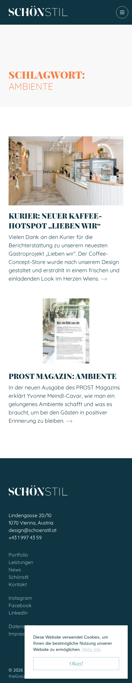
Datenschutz (23, 626)
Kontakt (18, 584)
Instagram (20, 598)
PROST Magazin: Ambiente (63, 376)
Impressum (21, 634)
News (15, 569)
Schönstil (19, 577)
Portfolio (18, 555)
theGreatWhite (23, 676)
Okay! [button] (76, 663)
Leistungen (21, 562)
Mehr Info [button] (91, 649)
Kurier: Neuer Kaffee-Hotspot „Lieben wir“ (55, 220)
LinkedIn (18, 613)
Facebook (20, 605)
